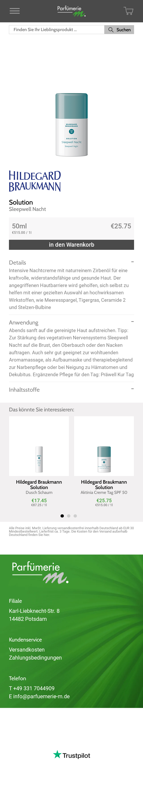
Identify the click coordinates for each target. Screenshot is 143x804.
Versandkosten (27, 650)
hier (46, 535)
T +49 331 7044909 (32, 688)
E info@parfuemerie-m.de (39, 696)
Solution (21, 202)
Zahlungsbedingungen (35, 658)
